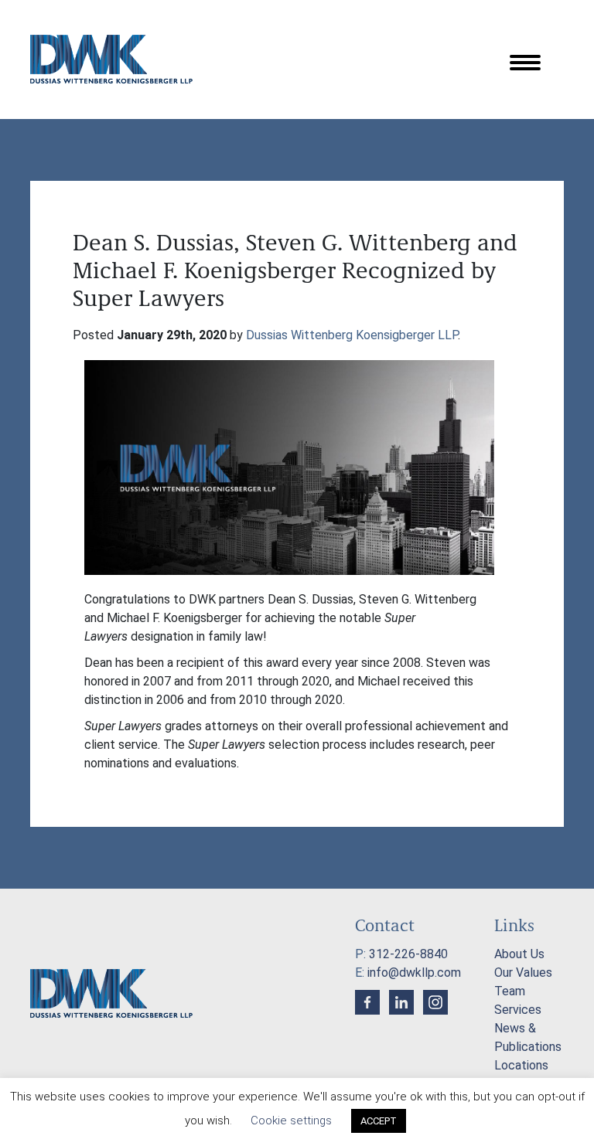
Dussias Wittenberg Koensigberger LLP (352, 335)
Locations (521, 1065)
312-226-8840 (408, 954)
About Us (519, 954)
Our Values (523, 972)
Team (509, 991)
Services (517, 1009)
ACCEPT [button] (378, 1121)
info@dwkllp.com (414, 972)
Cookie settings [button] (291, 1120)
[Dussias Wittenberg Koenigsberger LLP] (111, 59)
